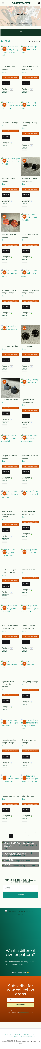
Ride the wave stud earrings (9, 236)
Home (8, 23)
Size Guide (8, 1034)
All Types (13, 23)
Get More (6, 83)
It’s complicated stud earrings (30, 457)
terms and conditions (24, 1012)
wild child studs (28, 796)
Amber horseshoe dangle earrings (28, 512)
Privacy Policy (13, 1037)
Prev (8, 832)
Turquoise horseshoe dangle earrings (10, 627)
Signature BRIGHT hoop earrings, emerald (9, 684)
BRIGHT (5, 92)
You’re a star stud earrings (8, 180)
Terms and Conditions (28, 1037)
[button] (21, 32)
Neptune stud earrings (10, 796)
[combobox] (34, 41)
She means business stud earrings (29, 180)
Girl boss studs (27, 346)
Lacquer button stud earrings (9, 457)
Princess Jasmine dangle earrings (28, 627)
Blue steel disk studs (10, 400)
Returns (26, 1034)
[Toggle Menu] (3, 3)
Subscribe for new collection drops (20, 989)
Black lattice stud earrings (8, 68)
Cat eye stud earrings (10, 123)
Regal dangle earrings (10, 346)
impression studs (28, 570)
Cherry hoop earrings (30, 682)
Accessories (21, 23)
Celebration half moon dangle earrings (30, 291)
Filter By (8, 41)
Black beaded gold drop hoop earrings (9, 571)
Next (27, 836)
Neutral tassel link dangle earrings (9, 741)
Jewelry (27, 23)
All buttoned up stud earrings (30, 236)
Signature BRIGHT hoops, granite (29, 401)
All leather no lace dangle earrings (9, 291)
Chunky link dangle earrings (29, 741)
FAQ (34, 1034)
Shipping (18, 1034)
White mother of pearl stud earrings (30, 68)
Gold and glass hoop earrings (29, 124)
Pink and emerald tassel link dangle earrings (8, 513)
